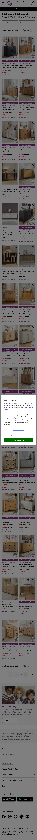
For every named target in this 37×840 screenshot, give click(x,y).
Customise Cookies (18, 430)
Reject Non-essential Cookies (18, 435)
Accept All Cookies (18, 440)
